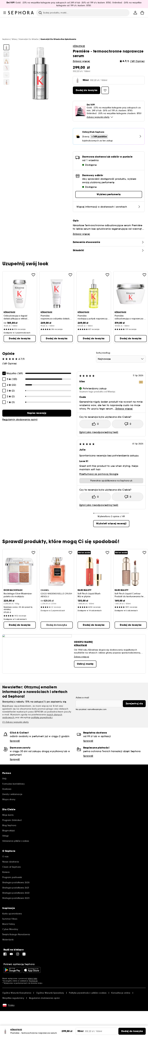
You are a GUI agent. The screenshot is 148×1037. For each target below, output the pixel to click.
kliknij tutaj (32, 978)
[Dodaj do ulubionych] (33, 274)
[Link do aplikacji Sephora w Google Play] (12, 970)
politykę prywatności (41, 717)
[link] (36, 413)
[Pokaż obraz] (6, 47)
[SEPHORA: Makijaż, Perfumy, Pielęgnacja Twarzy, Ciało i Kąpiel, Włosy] (21, 12)
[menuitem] (135, 12)
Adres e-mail (82, 697)
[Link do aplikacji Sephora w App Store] (32, 970)
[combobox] (121, 358)
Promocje (33, 981)
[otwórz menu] (4, 12)
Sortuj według (103, 353)
